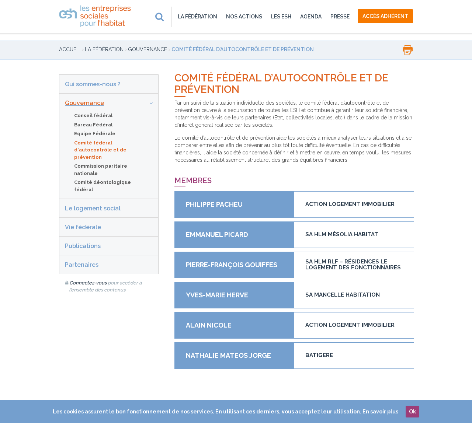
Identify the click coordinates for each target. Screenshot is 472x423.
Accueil (69, 49)
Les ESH (281, 17)
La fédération (197, 17)
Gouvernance (147, 49)
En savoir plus (380, 412)
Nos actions (244, 17)
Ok (412, 412)
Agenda (311, 17)
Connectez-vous (88, 283)
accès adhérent (385, 16)
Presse (340, 17)
